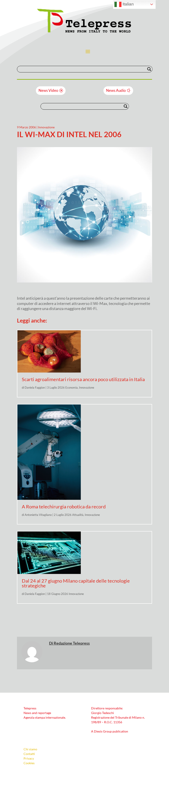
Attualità (77, 515)
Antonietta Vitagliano (38, 515)
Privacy (29, 758)
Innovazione (46, 127)
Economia (71, 387)
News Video (48, 90)
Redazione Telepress (72, 643)
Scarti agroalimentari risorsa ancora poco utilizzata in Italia (83, 379)
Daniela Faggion (35, 387)
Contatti (29, 754)
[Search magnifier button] (149, 69)
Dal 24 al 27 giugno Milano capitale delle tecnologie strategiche (76, 583)
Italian (127, 4)
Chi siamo (30, 749)
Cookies (29, 763)
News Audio (116, 90)
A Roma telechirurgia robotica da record (64, 506)
